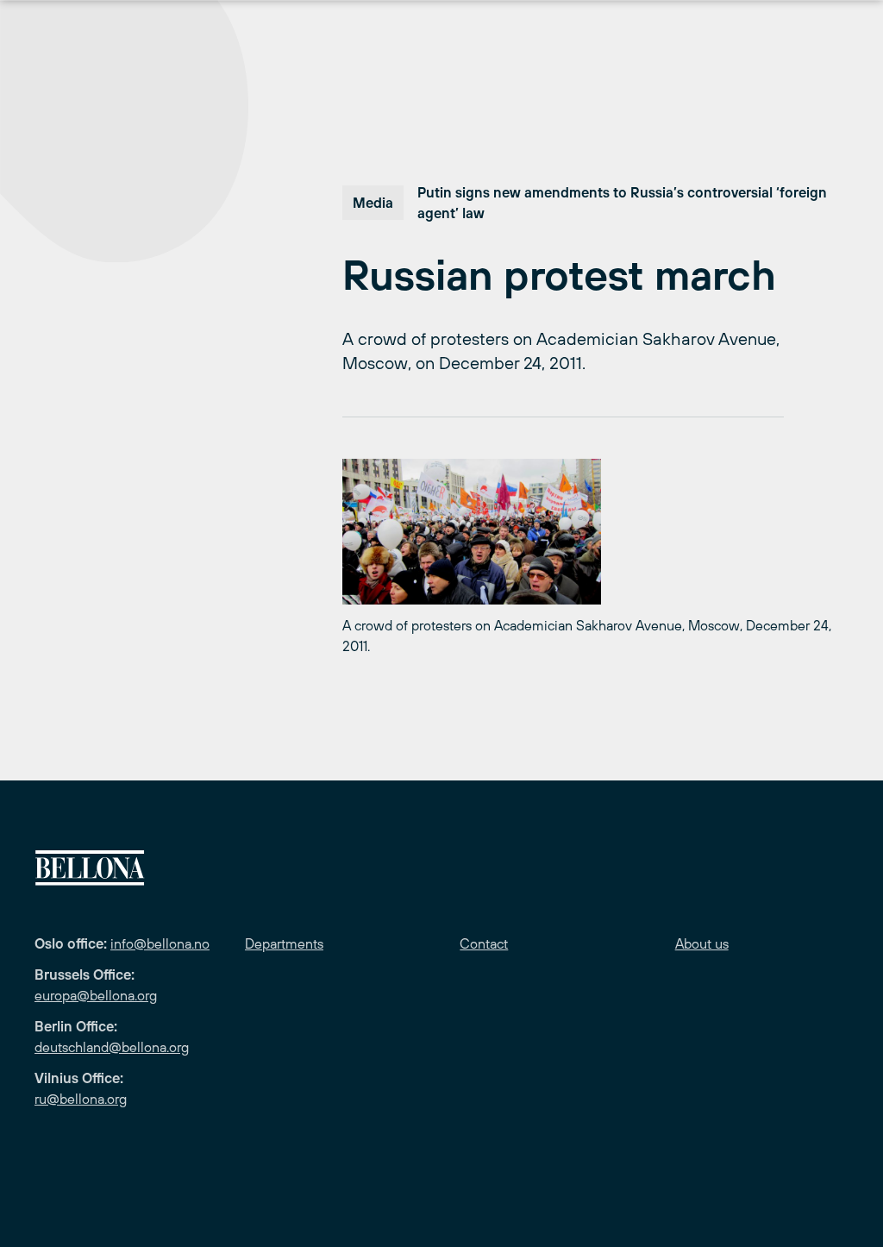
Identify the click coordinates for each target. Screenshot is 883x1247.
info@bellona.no (160, 943)
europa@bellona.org (95, 995)
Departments (284, 943)
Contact (484, 943)
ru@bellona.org (80, 1098)
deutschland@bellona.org (111, 1047)
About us (702, 943)
